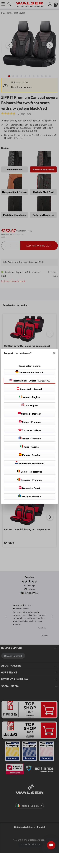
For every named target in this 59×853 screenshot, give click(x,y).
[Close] (54, 353)
